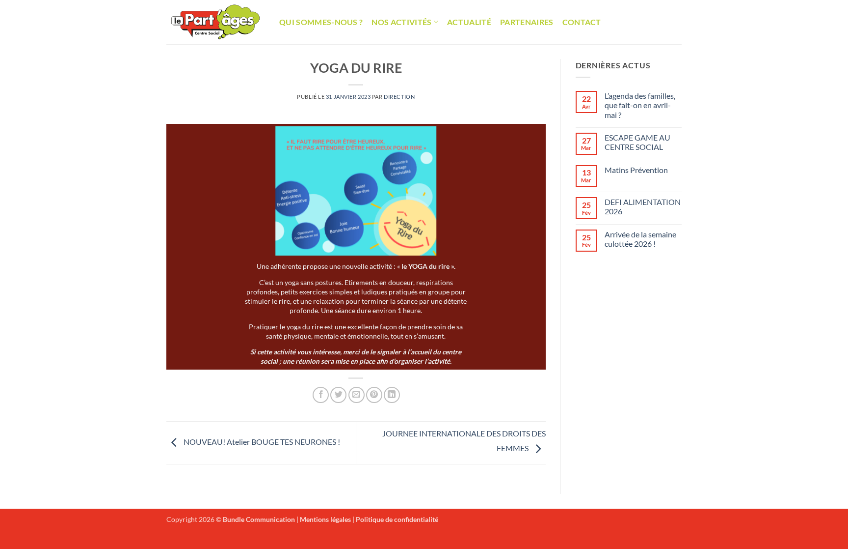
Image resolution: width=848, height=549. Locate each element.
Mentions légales (325, 519)
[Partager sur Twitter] (338, 395)
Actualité (469, 22)
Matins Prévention (636, 169)
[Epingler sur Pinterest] (374, 395)
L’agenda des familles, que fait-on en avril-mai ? (640, 105)
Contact (581, 22)
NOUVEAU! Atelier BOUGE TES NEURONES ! (261, 441)
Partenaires (527, 22)
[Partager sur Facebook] (321, 395)
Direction (399, 96)
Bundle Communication (259, 519)
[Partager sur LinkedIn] (392, 395)
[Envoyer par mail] (356, 395)
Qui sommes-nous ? (321, 22)
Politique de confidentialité (397, 519)
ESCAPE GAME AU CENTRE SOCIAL (637, 142)
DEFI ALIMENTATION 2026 (643, 206)
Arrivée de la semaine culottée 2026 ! (640, 239)
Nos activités (401, 22)
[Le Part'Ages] (215, 22)
